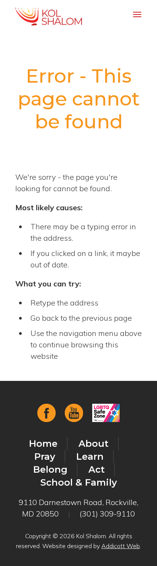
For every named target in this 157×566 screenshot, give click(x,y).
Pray (44, 456)
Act (96, 469)
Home (43, 443)
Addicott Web (120, 546)
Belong (50, 469)
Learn (90, 456)
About (93, 443)
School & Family (78, 482)
